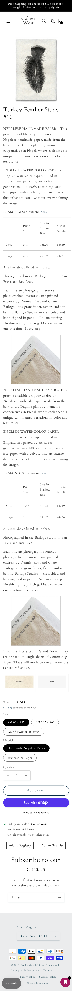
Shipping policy (47, 976)
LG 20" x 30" (45, 722)
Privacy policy (27, 976)
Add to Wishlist (52, 845)
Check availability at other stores (29, 835)
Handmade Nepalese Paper (26, 748)
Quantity (8, 767)
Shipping (7, 707)
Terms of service (52, 970)
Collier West (27, 965)
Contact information (38, 983)
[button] (8, 20)
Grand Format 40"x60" (24, 732)
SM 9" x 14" (16, 722)
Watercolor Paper (20, 758)
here (44, 212)
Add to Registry (20, 845)
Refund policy (31, 970)
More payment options (36, 812)
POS (37, 965)
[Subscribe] (59, 898)
